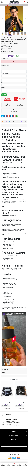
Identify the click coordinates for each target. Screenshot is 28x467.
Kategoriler (14, 439)
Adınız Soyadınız (5, 69)
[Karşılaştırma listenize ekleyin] (14, 121)
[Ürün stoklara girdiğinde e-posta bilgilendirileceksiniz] (18, 121)
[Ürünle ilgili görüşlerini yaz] (10, 121)
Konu (2, 82)
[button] (3, 18)
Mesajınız (3, 87)
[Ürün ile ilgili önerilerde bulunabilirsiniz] (25, 121)
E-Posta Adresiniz (5, 78)
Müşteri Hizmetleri (14, 435)
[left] (1, 395)
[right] (26, 395)
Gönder (4, 94)
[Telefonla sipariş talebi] (21, 121)
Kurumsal (14, 431)
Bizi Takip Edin (14, 445)
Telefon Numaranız (5, 73)
